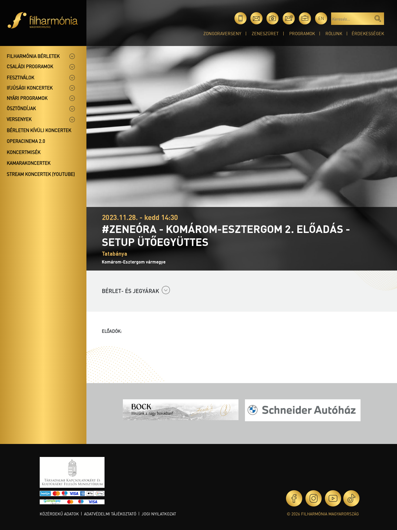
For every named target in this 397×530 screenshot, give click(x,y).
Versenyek (19, 119)
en (321, 18)
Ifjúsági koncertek (30, 88)
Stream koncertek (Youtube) (41, 174)
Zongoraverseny (222, 33)
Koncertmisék (24, 152)
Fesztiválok (20, 77)
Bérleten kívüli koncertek (39, 130)
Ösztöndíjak (21, 108)
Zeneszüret (265, 33)
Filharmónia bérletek (33, 56)
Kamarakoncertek (29, 163)
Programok (302, 33)
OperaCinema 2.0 (26, 141)
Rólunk (333, 33)
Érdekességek (368, 33)
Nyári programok (27, 98)
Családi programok (30, 66)
